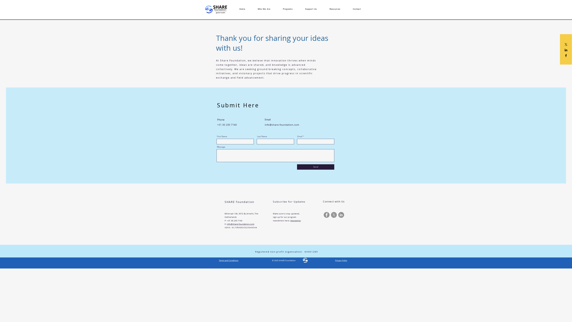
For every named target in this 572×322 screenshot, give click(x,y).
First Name (222, 136)
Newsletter (295, 220)
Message (221, 147)
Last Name (262, 136)
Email (299, 136)
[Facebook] (326, 215)
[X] (566, 44)
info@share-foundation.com (282, 124)
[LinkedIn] (566, 50)
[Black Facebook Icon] (566, 55)
